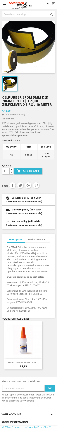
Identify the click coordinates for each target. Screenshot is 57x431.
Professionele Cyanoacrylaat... (23, 362)
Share (12, 185)
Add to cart (28, 171)
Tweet (20, 185)
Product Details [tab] (36, 239)
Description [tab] (15, 239)
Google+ (28, 185)
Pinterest (36, 185)
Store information (15, 422)
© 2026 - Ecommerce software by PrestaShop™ (26, 427)
